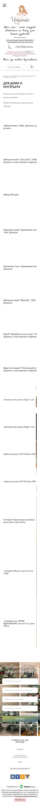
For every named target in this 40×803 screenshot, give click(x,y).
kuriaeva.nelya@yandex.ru (20, 768)
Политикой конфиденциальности (26, 796)
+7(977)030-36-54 (24, 46)
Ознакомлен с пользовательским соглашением (19, 724)
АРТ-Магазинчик (14, 76)
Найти (32, 67)
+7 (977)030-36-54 (20, 755)
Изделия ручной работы (27, 76)
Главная (5, 76)
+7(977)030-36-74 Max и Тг (20, 757)
